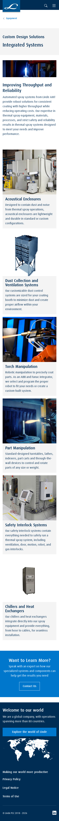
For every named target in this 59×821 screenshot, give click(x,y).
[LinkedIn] (54, 813)
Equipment (11, 18)
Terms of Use (11, 796)
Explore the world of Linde (29, 732)
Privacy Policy (11, 779)
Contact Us (29, 686)
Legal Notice (11, 787)
